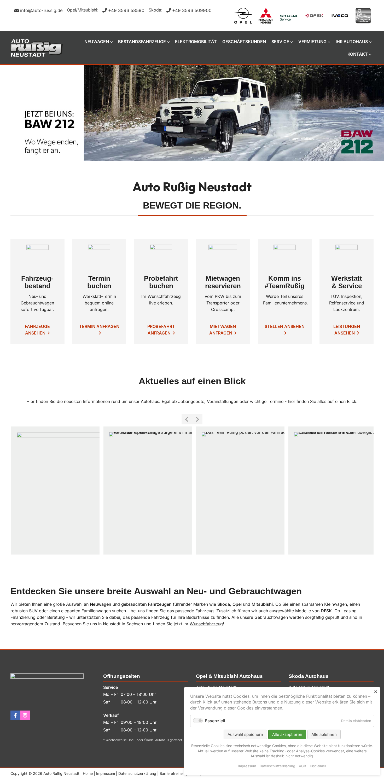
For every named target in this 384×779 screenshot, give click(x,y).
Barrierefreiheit (172, 773)
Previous (187, 419)
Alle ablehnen (324, 734)
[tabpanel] (192, 113)
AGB (302, 766)
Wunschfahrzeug (206, 623)
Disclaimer (318, 766)
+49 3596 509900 (192, 10)
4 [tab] (203, 156)
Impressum (105, 773)
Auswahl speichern (245, 734)
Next (197, 419)
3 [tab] (196, 156)
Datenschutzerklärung (137, 773)
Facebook (15, 715)
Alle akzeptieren (287, 734)
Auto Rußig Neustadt (36, 48)
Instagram (25, 715)
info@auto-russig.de (41, 10)
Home (88, 773)
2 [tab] (188, 156)
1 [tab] (180, 156)
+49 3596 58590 (126, 10)
